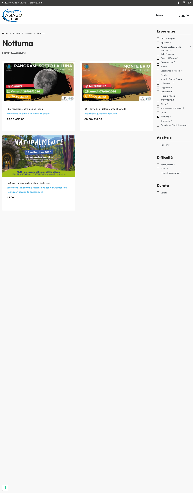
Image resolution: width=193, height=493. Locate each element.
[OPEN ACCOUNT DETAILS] (183, 15)
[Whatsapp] (189, 3)
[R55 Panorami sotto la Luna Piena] (38, 82)
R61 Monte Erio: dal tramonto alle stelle (105, 108)
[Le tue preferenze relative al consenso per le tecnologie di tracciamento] (5, 488)
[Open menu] (156, 15)
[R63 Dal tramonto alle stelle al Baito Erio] (38, 156)
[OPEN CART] (188, 15)
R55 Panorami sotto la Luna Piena (25, 108)
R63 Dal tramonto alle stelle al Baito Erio (28, 182)
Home (5, 33)
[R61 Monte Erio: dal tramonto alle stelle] (116, 82)
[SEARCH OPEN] (178, 15)
